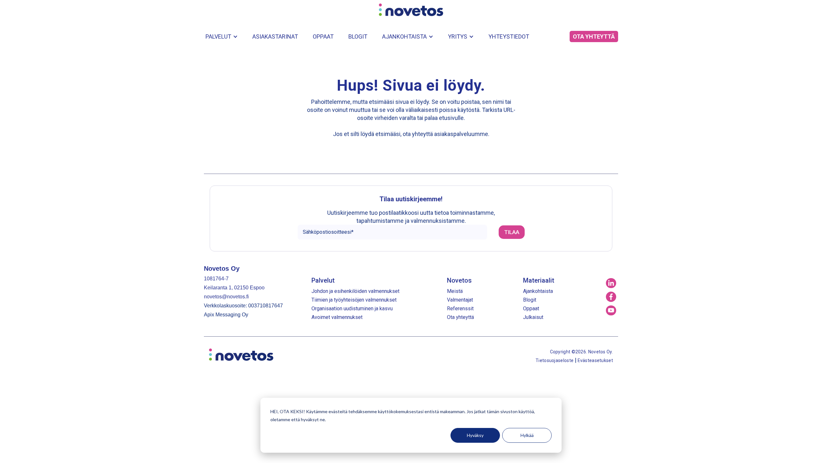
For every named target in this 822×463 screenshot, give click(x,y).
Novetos (459, 280)
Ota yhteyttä (460, 317)
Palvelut (218, 36)
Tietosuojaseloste (555, 360)
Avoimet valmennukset (337, 317)
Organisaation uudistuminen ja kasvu (352, 308)
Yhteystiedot (508, 36)
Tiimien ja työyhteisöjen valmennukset (354, 300)
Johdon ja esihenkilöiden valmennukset (355, 291)
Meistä (455, 291)
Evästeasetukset (595, 360)
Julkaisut (533, 317)
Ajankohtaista (404, 36)
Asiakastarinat (275, 36)
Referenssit (460, 308)
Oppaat (323, 36)
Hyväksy (475, 435)
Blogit (357, 36)
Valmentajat (460, 300)
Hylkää (527, 435)
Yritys (457, 36)
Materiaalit (538, 280)
